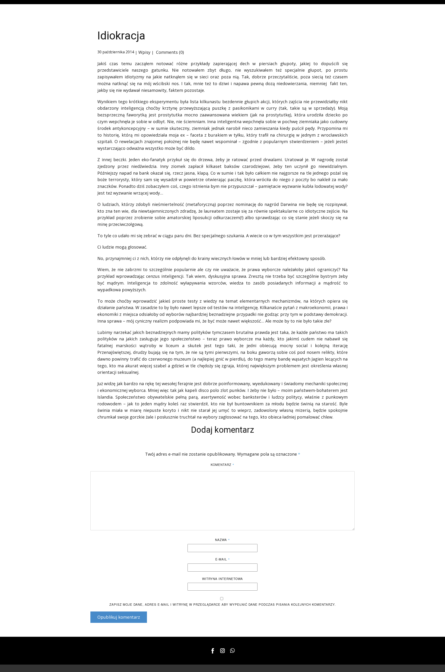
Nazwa (222, 540)
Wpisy (144, 52)
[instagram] (222, 650)
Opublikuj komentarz (118, 617)
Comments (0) (169, 52)
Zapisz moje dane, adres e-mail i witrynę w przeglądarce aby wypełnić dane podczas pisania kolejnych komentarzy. (222, 604)
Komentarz (222, 464)
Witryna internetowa (222, 578)
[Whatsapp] (232, 650)
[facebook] (212, 650)
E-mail (222, 559)
